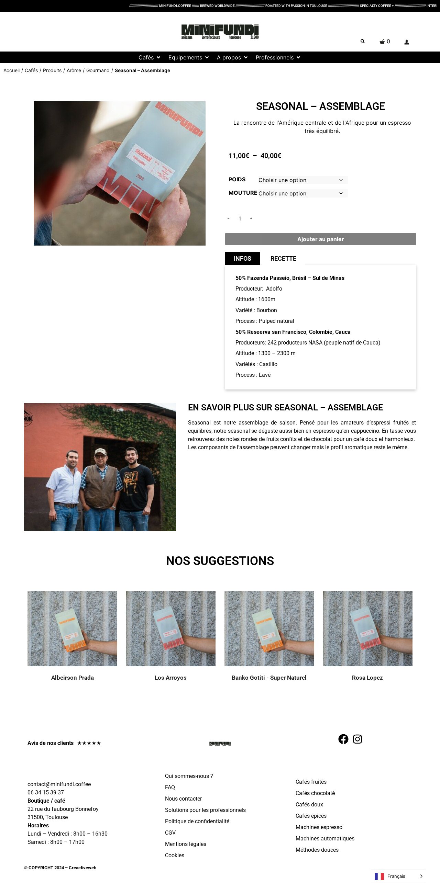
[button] (150, 57)
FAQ (170, 787)
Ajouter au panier (320, 239)
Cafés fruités (311, 782)
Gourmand (98, 70)
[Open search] (362, 41)
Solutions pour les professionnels (205, 810)
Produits (52, 70)
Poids (237, 179)
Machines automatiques (325, 838)
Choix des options (80, 635)
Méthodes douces (317, 850)
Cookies (174, 855)
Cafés (31, 70)
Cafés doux (309, 804)
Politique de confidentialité (197, 821)
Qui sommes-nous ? (189, 776)
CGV (170, 832)
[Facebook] (343, 739)
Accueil (11, 70)
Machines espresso (319, 827)
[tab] (242, 258)
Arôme (74, 70)
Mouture (243, 192)
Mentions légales (185, 844)
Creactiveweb (82, 867)
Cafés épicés (311, 816)
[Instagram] (357, 739)
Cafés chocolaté (315, 793)
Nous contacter (183, 798)
